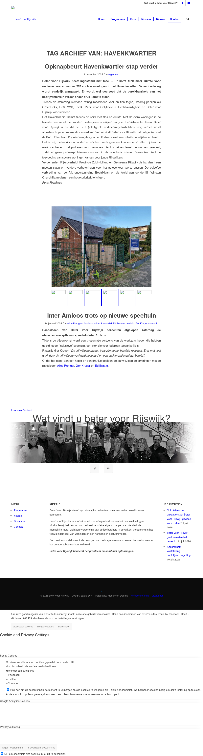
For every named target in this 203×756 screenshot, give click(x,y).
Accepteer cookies (23, 626)
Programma (20, 510)
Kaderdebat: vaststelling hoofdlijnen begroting (179, 551)
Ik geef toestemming (13, 747)
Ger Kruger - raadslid (147, 323)
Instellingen (64, 626)
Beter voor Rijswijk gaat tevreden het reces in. (177, 537)
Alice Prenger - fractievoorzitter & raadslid (89, 323)
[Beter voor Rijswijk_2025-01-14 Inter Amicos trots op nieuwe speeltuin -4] (93, 297)
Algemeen (113, 74)
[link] (65, 365)
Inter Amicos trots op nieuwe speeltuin (101, 315)
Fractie (18, 515)
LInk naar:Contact (21, 410)
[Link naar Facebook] (183, 3)
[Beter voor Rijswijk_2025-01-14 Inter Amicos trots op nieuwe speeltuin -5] (75, 297)
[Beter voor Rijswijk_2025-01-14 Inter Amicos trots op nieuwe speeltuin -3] (110, 297)
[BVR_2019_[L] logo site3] (23, 19)
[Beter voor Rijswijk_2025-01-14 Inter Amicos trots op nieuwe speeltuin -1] (144, 297)
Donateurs (20, 521)
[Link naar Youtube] (189, 3)
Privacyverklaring (139, 595)
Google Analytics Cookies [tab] (15, 701)
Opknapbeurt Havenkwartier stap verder (101, 66)
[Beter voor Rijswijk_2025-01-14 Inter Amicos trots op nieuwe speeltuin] (101, 247)
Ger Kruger (83, 365)
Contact (18, 526)
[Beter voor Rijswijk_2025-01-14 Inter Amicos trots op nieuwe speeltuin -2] (127, 297)
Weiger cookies (45, 626)
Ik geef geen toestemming (41, 747)
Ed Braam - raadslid (123, 323)
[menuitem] (101, 19)
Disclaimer (157, 595)
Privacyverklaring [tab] (10, 727)
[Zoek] (188, 19)
